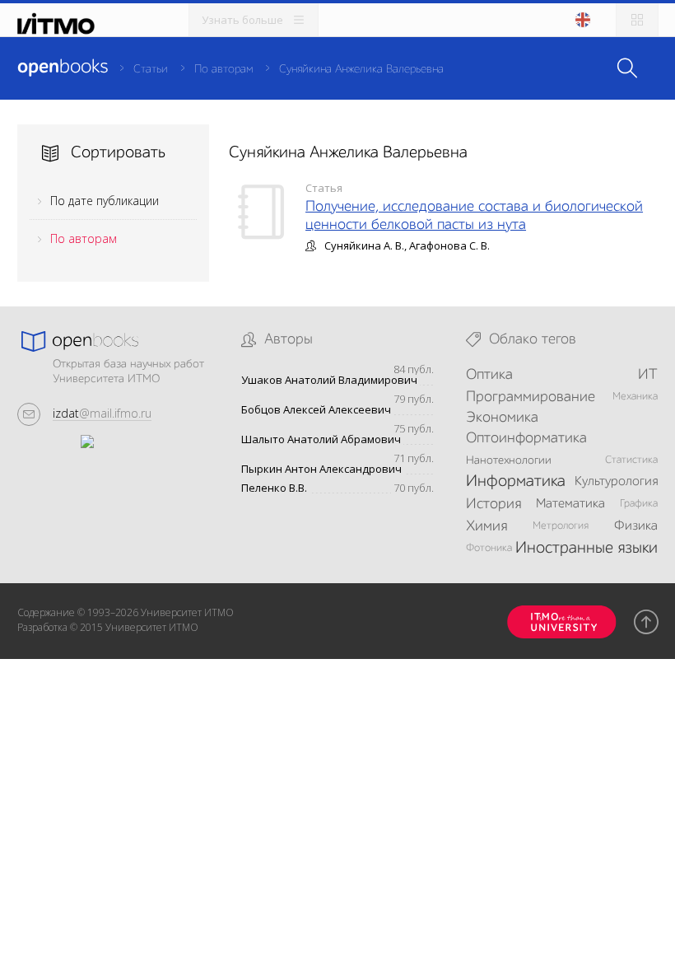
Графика (639, 503)
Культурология (616, 481)
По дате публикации (104, 200)
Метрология (561, 526)
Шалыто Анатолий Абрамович (321, 439)
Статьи (150, 69)
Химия (486, 526)
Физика (636, 526)
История (493, 504)
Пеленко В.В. (274, 488)
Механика (635, 396)
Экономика (502, 417)
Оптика (489, 374)
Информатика (516, 482)
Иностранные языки (586, 548)
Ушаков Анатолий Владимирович (329, 380)
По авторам (223, 69)
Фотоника (489, 548)
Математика (570, 504)
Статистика (631, 460)
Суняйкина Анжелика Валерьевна (361, 69)
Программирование (530, 397)
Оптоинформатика (526, 438)
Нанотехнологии (509, 460)
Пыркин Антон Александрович (321, 469)
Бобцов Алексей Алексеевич (316, 409)
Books (62, 67)
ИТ (648, 374)
